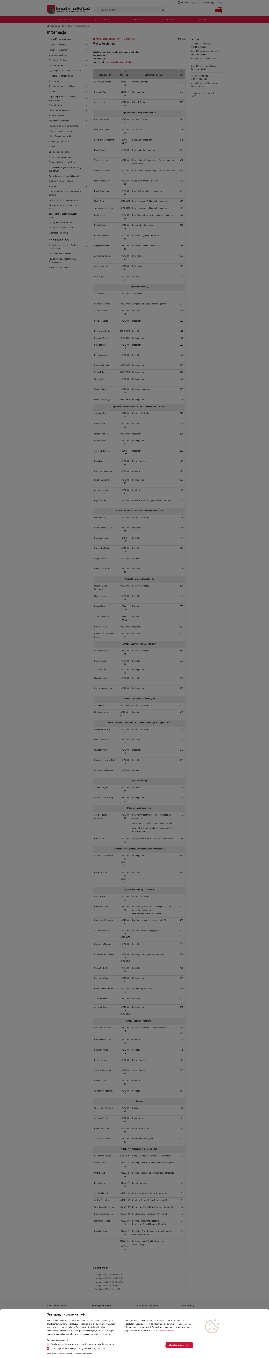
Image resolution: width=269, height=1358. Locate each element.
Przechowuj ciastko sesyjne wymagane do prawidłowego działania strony (82, 1344)
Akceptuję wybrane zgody (179, 1345)
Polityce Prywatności (167, 1330)
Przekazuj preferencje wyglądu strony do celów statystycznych (77, 1348)
